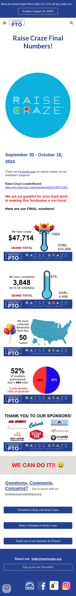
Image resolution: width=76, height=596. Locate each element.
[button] (4, 23)
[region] (38, 9)
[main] (38, 42)
